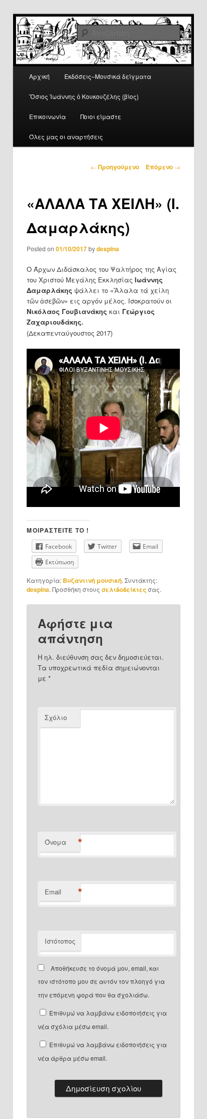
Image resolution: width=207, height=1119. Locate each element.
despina (107, 248)
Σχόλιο (56, 717)
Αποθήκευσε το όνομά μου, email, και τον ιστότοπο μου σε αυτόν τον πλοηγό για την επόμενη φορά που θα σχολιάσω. (101, 981)
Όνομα (62, 842)
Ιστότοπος (60, 941)
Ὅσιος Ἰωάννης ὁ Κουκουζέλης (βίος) (84, 96)
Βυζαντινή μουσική (92, 580)
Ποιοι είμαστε (100, 116)
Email (62, 892)
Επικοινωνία (47, 116)
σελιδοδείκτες (123, 589)
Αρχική (39, 76)
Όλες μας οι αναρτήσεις (66, 136)
